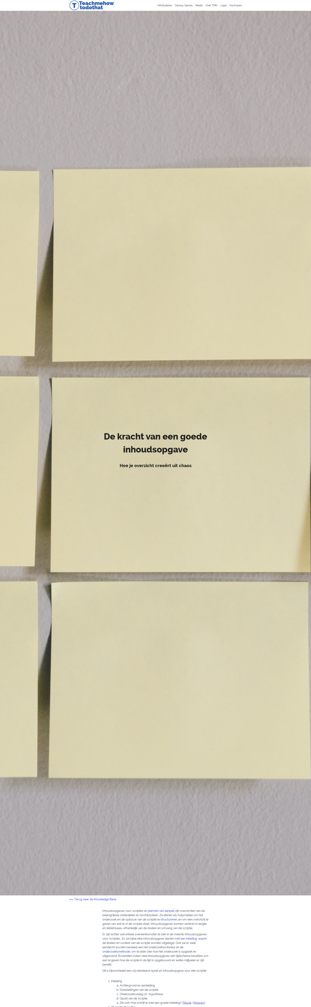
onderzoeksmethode (116, 951)
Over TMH (211, 5)
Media (199, 5)
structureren (169, 919)
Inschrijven (236, 5)
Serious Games (184, 5)
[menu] (198, 5)
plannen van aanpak (161, 911)
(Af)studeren (164, 5)
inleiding (191, 938)
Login (223, 5)
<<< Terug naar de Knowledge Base (92, 899)
